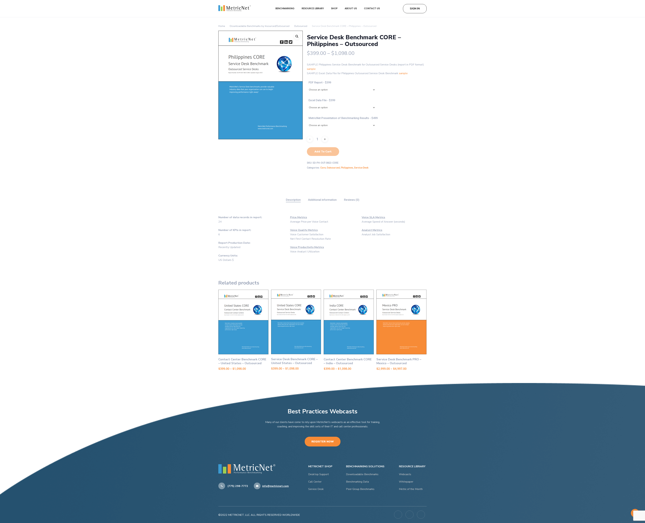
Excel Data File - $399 (322, 100)
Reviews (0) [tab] (351, 199)
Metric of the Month (411, 489)
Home (221, 26)
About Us (351, 8)
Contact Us (372, 8)
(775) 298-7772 (237, 486)
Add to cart (323, 151)
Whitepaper (406, 482)
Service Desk (361, 167)
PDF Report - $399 (320, 82)
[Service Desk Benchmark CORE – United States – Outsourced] (296, 322)
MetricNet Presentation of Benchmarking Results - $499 (343, 118)
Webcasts (405, 474)
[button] (297, 36)
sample (311, 69)
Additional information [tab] (322, 199)
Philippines (347, 167)
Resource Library (313, 8)
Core (323, 167)
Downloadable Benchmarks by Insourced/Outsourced (259, 26)
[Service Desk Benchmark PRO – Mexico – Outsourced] (401, 322)
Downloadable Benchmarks (362, 474)
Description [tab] (293, 199)
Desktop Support (318, 474)
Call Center (314, 482)
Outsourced (300, 26)
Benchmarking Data (357, 482)
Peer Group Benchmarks (360, 489)
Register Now (322, 441)
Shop (334, 8)
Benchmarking (285, 8)
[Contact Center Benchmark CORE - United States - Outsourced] (243, 322)
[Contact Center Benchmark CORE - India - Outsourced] (349, 322)
